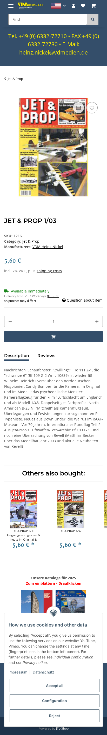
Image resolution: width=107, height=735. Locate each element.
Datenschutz (43, 672)
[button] (58, 6)
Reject (54, 715)
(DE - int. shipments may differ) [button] (31, 298)
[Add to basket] (8, 95)
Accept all (54, 685)
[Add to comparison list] (78, 107)
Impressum (18, 672)
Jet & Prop (30, 241)
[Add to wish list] (92, 107)
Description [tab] (16, 355)
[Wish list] (83, 6)
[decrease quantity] (10, 321)
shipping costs (49, 270)
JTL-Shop (62, 728)
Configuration (54, 700)
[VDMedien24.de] (31, 6)
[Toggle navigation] (11, 4)
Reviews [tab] (46, 355)
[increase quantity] (97, 321)
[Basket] (93, 6)
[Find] (93, 19)
